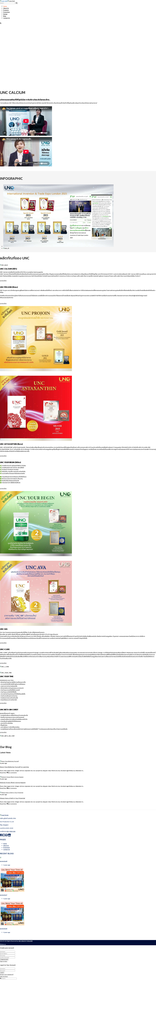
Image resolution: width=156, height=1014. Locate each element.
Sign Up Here (4, 976)
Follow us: (3, 944)
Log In (2, 972)
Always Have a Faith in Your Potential (12, 798)
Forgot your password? (6, 974)
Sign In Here (3, 961)
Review (5, 14)
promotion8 (3, 861)
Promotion (6, 12)
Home (5, 6)
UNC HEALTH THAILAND (25, 941)
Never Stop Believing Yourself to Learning (14, 767)
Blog (4, 16)
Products (6, 10)
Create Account (4, 959)
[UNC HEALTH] (4, 1)
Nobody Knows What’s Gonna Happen (13, 782)
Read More (3, 773)
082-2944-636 (10, 831)
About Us (6, 8)
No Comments (12, 773)
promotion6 (3, 929)
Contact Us (6, 18)
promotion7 (3, 895)
